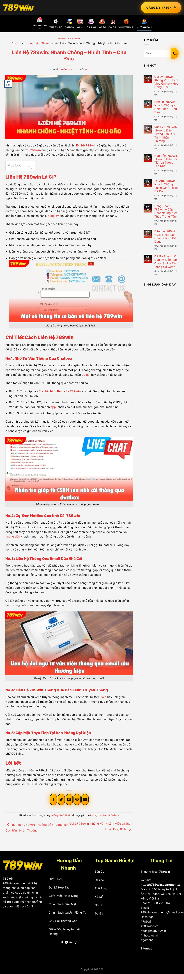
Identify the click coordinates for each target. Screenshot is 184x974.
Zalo (103, 697)
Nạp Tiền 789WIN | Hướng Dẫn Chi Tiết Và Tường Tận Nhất (166, 161)
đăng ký (53, 216)
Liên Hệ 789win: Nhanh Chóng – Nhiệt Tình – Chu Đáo (165, 107)
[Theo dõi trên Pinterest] (66, 942)
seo (87, 69)
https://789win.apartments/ (160, 884)
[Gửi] (175, 53)
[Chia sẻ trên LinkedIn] (85, 799)
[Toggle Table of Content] (27, 166)
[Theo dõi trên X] (62, 942)
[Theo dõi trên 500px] (71, 942)
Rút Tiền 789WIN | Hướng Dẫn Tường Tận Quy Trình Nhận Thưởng (165, 134)
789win (16, 43)
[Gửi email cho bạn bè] (69, 799)
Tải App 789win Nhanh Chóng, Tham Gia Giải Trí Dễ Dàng (166, 186)
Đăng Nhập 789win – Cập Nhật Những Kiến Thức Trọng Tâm (166, 211)
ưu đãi (86, 374)
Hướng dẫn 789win (69, 38)
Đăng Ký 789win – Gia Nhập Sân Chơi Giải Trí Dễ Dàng (165, 237)
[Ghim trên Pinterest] (77, 799)
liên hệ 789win (85, 145)
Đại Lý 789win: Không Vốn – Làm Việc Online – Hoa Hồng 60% (166, 82)
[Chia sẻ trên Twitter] (61, 799)
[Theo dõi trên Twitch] (76, 942)
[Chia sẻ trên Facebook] (53, 799)
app (53, 407)
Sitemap (146, 948)
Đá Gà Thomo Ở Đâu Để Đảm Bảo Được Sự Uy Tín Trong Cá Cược (166, 262)
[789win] (18, 7)
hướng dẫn (12, 536)
